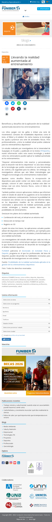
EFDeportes (45, 151)
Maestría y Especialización (11, 2)
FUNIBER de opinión (37, 282)
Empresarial (8, 432)
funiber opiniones (8, 284)
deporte (33, 277)
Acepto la (14, 335)
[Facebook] (3, 463)
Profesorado (8, 443)
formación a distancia (15, 282)
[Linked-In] (18, 463)
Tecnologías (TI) (9, 435)
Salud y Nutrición (10, 429)
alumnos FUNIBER (8, 277)
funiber (26, 282)
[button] (48, 2)
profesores (43, 284)
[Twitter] (7, 463)
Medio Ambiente (10, 426)
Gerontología (8, 446)
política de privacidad (18, 335)
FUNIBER (5, 251)
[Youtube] (14, 463)
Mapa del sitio (21, 519)
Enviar (7, 339)
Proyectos (7, 438)
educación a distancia (18, 280)
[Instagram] (11, 463)
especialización (32, 280)
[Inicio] (11, 8)
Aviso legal (32, 519)
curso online (25, 277)
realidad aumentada (9, 286)
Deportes (5, 52)
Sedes (26, 16)
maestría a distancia (30, 284)
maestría (19, 284)
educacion (5, 280)
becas (17, 277)
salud (20, 286)
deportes (40, 277)
